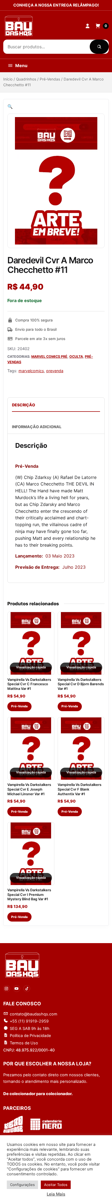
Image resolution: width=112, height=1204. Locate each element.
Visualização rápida (31, 667)
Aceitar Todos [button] (55, 1184)
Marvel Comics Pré (49, 356)
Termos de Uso (24, 1043)
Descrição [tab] (23, 405)
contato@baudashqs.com (33, 1014)
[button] (10, 106)
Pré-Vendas (50, 79)
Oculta (76, 356)
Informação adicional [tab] (36, 426)
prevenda (54, 370)
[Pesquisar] (99, 47)
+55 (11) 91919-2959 (29, 1021)
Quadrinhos (26, 79)
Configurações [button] (22, 1184)
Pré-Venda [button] (19, 706)
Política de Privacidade (30, 1035)
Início (8, 79)
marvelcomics (31, 370)
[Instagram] (6, 988)
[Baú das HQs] (22, 965)
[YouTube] (16, 988)
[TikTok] (26, 988)
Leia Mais (56, 1194)
